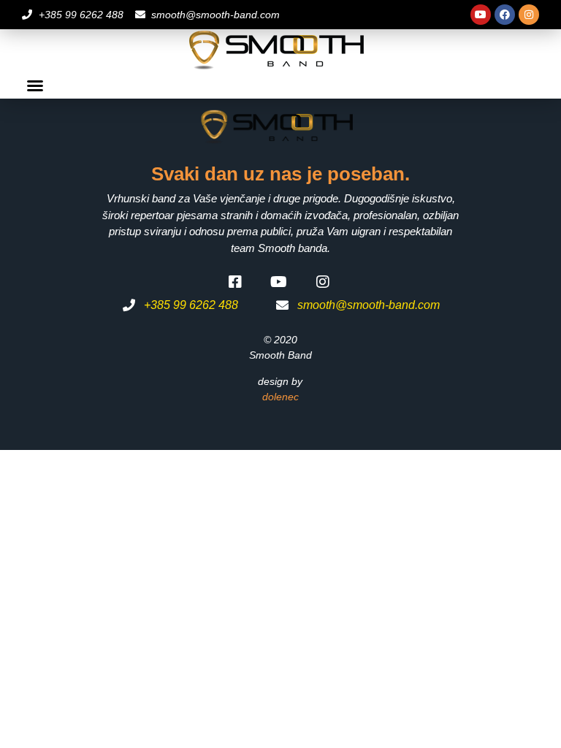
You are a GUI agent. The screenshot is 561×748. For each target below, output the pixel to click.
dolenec (280, 396)
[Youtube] (480, 14)
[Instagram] (529, 14)
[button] (35, 85)
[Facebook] (505, 14)
